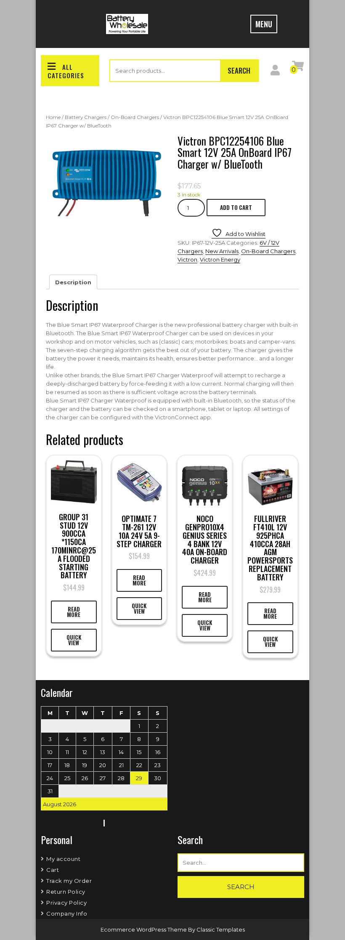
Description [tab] (73, 282)
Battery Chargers (85, 117)
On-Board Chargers (135, 117)
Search (239, 70)
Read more (73, 612)
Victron (187, 259)
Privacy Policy (66, 902)
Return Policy (65, 891)
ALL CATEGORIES (66, 71)
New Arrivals (222, 251)
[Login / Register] (275, 72)
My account (63, 858)
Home (53, 117)
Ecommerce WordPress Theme (144, 929)
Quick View (73, 640)
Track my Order (69, 880)
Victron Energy (220, 259)
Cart (52, 869)
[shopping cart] (298, 67)
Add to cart (236, 207)
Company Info (66, 913)
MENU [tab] (263, 24)
